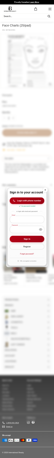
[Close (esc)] (45, 190)
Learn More (34, 2)
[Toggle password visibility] (40, 229)
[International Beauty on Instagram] (28, 422)
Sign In (27, 239)
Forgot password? (27, 254)
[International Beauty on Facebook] (33, 422)
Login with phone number (29, 200)
